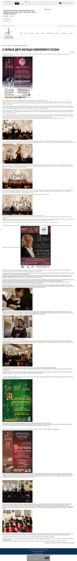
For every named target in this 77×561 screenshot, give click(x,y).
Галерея (43, 33)
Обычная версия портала (67, 3)
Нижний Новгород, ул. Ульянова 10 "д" (10, 25)
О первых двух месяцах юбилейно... (20, 45)
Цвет (30, 3)
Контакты (70, 33)
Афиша (26, 33)
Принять (47, 558)
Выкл (23, 3)
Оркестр (4, 45)
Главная (21, 33)
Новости (37, 33)
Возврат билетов (49, 33)
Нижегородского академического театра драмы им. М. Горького (27, 423)
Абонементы (32, 33)
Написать (6, 19)
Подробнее (36, 559)
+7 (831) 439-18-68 (64, 26)
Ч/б (26, 3)
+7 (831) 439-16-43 (71, 26)
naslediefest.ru (40, 373)
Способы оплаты (64, 33)
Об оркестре (56, 33)
